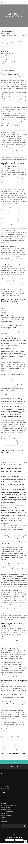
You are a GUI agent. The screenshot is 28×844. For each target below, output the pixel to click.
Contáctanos (13, 766)
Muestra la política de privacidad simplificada (13, 753)
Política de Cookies (7, 321)
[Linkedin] (14, 834)
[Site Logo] (3, 2)
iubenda (3, 745)
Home (10, 19)
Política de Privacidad (10, 840)
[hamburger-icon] (25, 2)
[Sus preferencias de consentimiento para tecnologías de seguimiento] (25, 841)
